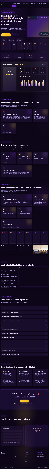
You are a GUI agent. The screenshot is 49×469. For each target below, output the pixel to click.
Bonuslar (18, 3)
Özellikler (28, 3)
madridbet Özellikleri (40, 454)
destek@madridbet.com (7, 382)
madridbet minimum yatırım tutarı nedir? (10, 341)
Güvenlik (25, 461)
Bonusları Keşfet (6, 34)
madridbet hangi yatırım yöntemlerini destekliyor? (12, 316)
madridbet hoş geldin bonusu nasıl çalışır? (10, 312)
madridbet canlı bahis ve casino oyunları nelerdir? (12, 346)
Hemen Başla (39, 459)
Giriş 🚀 (14, 6)
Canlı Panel (14, 3)
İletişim (44, 3)
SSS (37, 3)
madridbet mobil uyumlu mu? (8, 325)
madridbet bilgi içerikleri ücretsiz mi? (9, 350)
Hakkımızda (33, 3)
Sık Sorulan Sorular (40, 456)
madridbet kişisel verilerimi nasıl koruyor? (10, 354)
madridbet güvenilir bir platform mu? (9, 308)
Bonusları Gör (24, 401)
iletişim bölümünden (10, 303)
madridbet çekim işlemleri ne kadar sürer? (10, 320)
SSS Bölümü (15, 34)
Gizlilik (40, 3)
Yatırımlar (23, 3)
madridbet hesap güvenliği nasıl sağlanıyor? (11, 333)
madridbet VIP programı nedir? (8, 337)
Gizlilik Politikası (27, 459)
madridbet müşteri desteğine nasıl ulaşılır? (10, 329)
